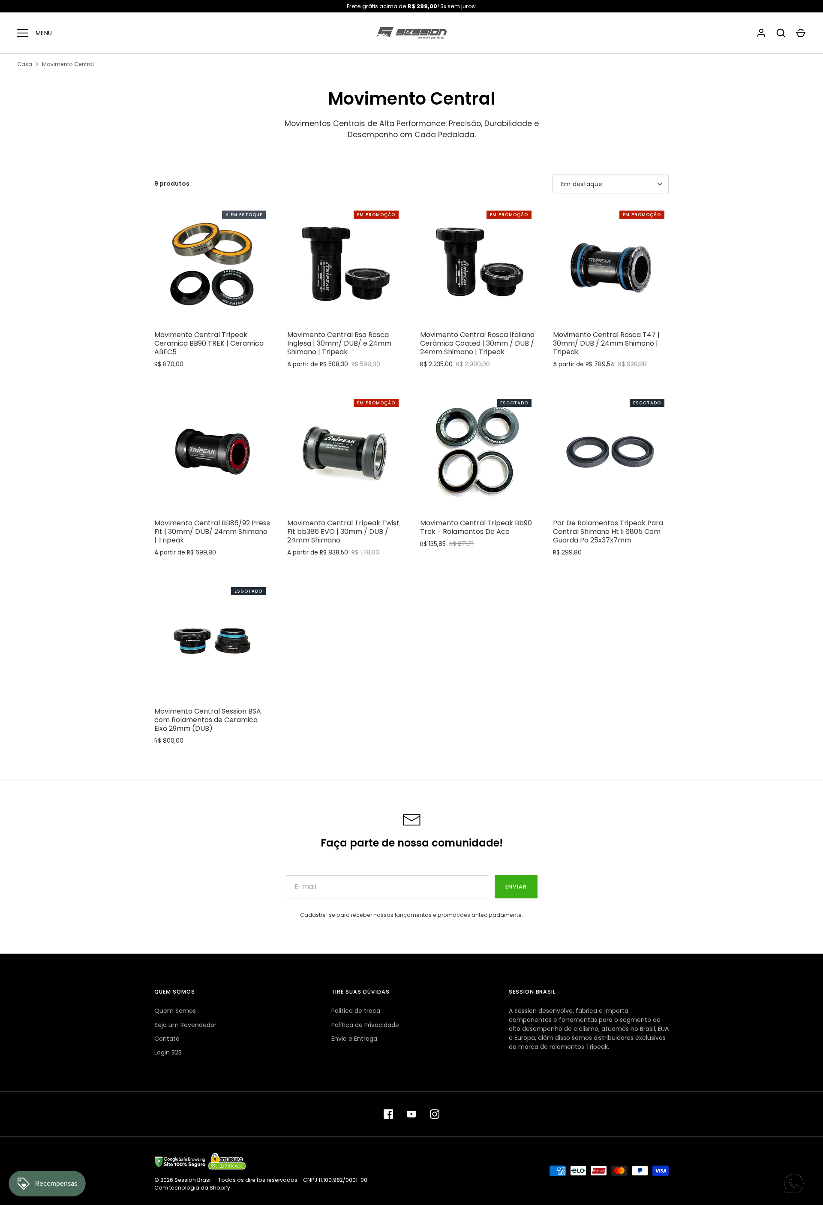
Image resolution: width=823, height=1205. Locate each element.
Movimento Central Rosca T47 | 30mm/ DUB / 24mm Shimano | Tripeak (606, 343)
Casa (24, 64)
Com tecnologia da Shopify (192, 1187)
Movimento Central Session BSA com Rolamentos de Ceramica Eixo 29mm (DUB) (207, 719)
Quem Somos (175, 1010)
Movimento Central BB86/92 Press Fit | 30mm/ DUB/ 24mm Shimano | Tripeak (212, 531)
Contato (167, 1038)
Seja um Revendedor (185, 1025)
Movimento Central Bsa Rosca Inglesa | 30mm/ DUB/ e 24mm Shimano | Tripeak (339, 343)
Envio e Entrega (354, 1038)
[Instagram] (434, 1114)
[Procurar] (781, 33)
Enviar (516, 886)
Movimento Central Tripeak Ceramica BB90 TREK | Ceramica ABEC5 (209, 343)
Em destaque (581, 184)
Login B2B (168, 1052)
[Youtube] (411, 1114)
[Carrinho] (800, 33)
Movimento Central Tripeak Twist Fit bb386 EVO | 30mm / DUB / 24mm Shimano (343, 531)
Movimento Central (68, 64)
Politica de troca (355, 1010)
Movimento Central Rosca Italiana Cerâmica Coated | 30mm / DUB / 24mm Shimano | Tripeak (477, 343)
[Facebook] (388, 1114)
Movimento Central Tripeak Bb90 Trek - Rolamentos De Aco (476, 527)
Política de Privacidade (365, 1025)
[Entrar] (761, 33)
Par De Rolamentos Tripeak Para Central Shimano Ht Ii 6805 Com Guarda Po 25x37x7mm (608, 531)
